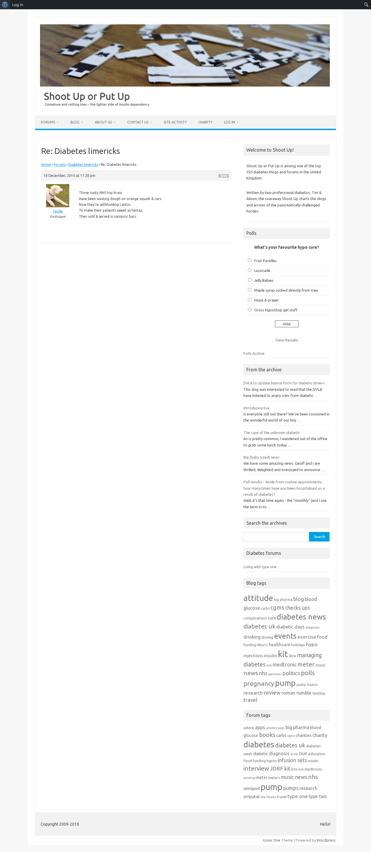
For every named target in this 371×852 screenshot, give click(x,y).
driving (267, 637)
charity (320, 735)
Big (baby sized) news (261, 457)
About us (103, 122)
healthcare (279, 644)
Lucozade (262, 270)
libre (292, 656)
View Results (286, 340)
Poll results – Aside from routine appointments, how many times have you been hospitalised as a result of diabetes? (284, 488)
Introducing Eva (256, 408)
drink (294, 754)
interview (256, 768)
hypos (272, 761)
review (272, 692)
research (253, 692)
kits (294, 769)
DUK (303, 753)
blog (298, 599)
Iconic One (271, 840)
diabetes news (301, 617)
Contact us (137, 122)
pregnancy (258, 683)
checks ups (297, 608)
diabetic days (290, 626)
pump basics (307, 684)
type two (318, 796)
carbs (265, 608)
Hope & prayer (266, 300)
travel (250, 700)
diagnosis (312, 627)
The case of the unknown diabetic (271, 432)
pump (285, 683)
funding (250, 645)
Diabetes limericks (83, 164)
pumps (291, 788)
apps (260, 727)
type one (298, 796)
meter (306, 664)
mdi (269, 665)
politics (291, 673)
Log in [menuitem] (17, 4)
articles (271, 728)
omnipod (251, 788)
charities (304, 735)
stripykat (251, 796)
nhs (263, 673)
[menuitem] (5, 4)
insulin (270, 655)
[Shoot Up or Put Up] (185, 105)
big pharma (283, 600)
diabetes (258, 744)
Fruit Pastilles (265, 261)
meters (274, 777)
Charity (205, 122)
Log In (229, 122)
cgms (277, 607)
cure (272, 617)
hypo (312, 644)
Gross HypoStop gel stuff (275, 310)
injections (253, 655)
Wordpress (326, 840)
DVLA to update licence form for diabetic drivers (284, 383)
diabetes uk (259, 626)
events (285, 636)
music (320, 665)
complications (255, 618)
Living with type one (260, 567)
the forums (268, 797)
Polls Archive (254, 353)
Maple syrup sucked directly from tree (286, 290)
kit (283, 654)
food (322, 637)
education (316, 754)
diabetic (260, 753)
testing (318, 693)
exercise (306, 637)
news (250, 672)
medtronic (285, 664)
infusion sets (292, 760)
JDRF (276, 768)
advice (248, 728)
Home (46, 164)
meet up (249, 778)
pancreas (274, 674)
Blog (74, 122)
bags (281, 728)
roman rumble (296, 692)
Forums (48, 122)
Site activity (175, 122)
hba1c (262, 644)
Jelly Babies (264, 280)
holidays (298, 645)
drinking (252, 637)
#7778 (224, 175)
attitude (258, 597)
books (267, 734)
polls (308, 672)
